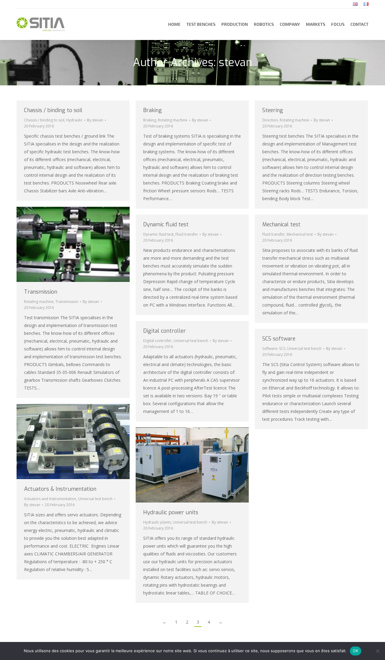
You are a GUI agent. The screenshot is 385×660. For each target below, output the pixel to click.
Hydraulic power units (170, 512)
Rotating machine (172, 120)
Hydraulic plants (157, 522)
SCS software (278, 338)
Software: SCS (273, 348)
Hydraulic (74, 120)
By (95, 120)
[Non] (377, 651)
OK (356, 650)
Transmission (40, 291)
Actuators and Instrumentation (50, 498)
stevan (235, 62)
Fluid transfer (186, 234)
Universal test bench (191, 340)
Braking (152, 110)
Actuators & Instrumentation (60, 489)
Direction (270, 120)
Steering (272, 110)
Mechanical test (281, 224)
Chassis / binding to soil (53, 110)
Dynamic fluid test (166, 224)
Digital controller (164, 331)
